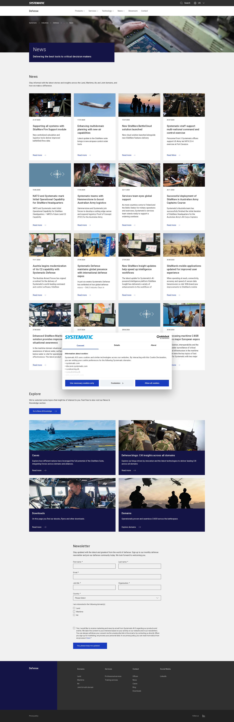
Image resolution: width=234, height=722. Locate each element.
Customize (115, 383)
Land (79, 676)
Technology (107, 11)
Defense (34, 11)
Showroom (133, 11)
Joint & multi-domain (85, 687)
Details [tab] (117, 345)
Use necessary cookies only (82, 383)
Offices (135, 676)
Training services (111, 680)
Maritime (80, 680)
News (120, 11)
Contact (144, 11)
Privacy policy (33, 716)
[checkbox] (117, 611)
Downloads (137, 691)
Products (79, 11)
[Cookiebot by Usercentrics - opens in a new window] (158, 337)
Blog (134, 687)
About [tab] (153, 345)
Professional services (113, 676)
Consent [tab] (80, 345)
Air (78, 684)
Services (92, 11)
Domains (80, 669)
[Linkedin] (203, 716)
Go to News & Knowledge (42, 411)
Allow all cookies (152, 383)
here (88, 638)
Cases (135, 684)
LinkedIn (163, 676)
